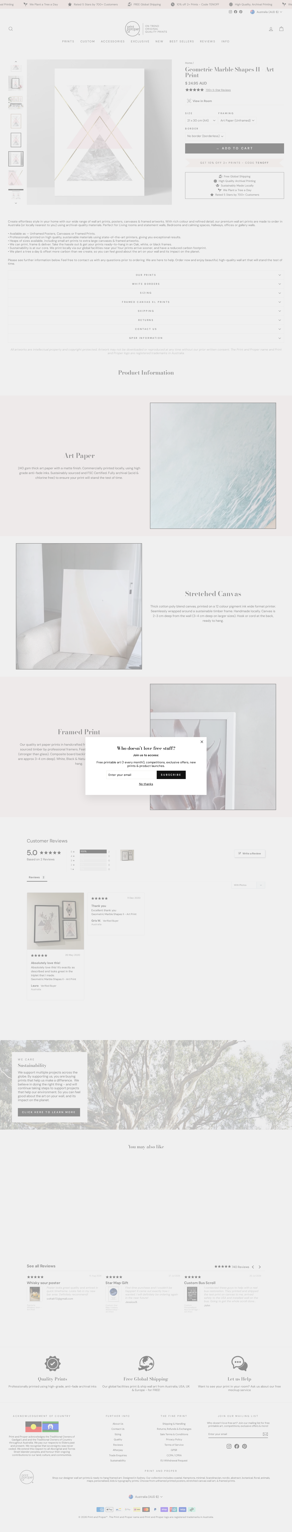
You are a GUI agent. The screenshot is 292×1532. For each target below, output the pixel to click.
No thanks (146, 784)
